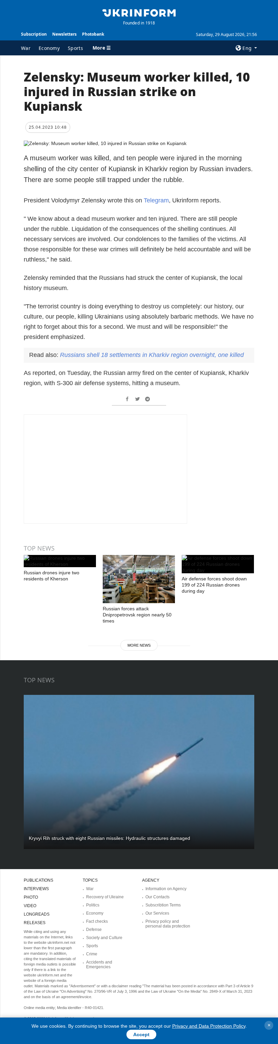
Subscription (34, 34)
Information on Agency (165, 888)
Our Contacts (157, 897)
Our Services (157, 913)
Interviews (36, 888)
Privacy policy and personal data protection (167, 924)
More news (139, 645)
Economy (49, 48)
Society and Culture (104, 937)
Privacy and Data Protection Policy (208, 1026)
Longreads (36, 914)
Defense (94, 929)
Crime (91, 954)
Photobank (93, 34)
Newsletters (64, 34)
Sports (75, 48)
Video (30, 905)
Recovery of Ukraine (105, 897)
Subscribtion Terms (163, 905)
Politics (92, 905)
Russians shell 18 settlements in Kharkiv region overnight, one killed (152, 355)
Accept (141, 1034)
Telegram (156, 200)
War (26, 48)
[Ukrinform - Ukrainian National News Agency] (139, 12)
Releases (34, 922)
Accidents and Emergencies (99, 964)
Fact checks (97, 921)
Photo (31, 897)
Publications (38, 880)
